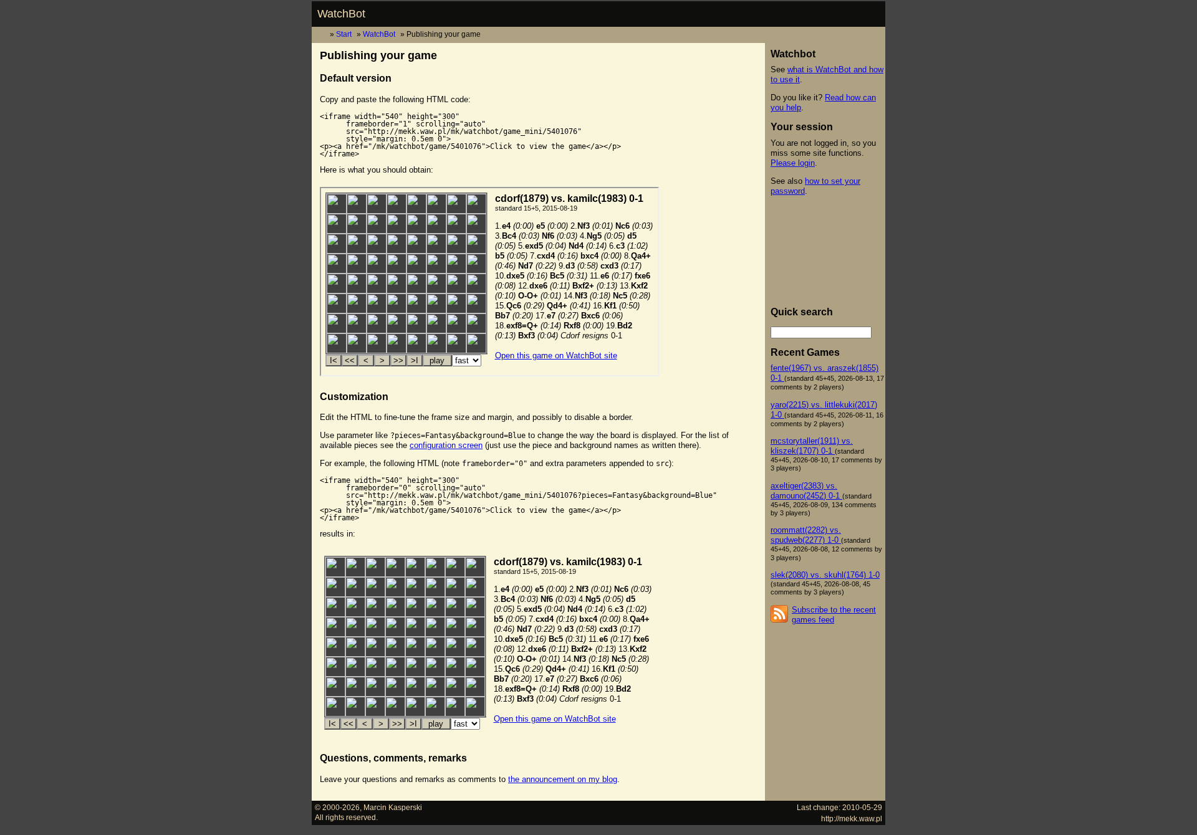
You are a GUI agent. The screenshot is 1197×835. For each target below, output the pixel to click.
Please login (793, 163)
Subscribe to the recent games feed (834, 614)
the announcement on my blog (562, 779)
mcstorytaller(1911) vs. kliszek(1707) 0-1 (812, 446)
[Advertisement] (827, 251)
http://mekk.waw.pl (851, 818)
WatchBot (341, 13)
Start (344, 34)
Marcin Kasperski (392, 807)
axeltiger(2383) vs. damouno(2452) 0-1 (806, 490)
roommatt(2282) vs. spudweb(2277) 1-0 (806, 535)
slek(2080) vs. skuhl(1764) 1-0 (825, 575)
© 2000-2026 (337, 807)
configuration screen (446, 445)
